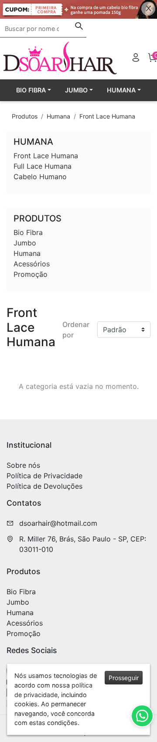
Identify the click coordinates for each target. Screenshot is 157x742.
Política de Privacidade (44, 475)
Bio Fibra (28, 232)
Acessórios (32, 263)
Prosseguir (124, 677)
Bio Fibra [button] (31, 90)
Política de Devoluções (44, 486)
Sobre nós (23, 465)
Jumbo (25, 242)
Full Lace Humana (43, 166)
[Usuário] (135, 59)
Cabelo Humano (40, 176)
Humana (58, 116)
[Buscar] (79, 27)
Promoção (31, 274)
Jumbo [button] (76, 90)
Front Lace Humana (107, 116)
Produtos (25, 116)
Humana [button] (121, 90)
